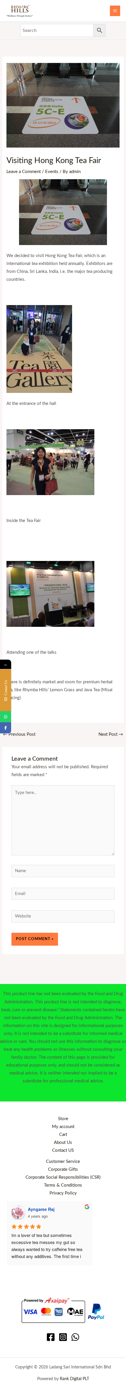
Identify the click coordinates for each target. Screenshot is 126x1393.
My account (63, 1127)
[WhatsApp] (75, 1337)
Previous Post (19, 734)
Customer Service (63, 1161)
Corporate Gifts (63, 1169)
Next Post (110, 734)
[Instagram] (63, 1337)
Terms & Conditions (63, 1185)
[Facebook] (50, 1337)
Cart (63, 1134)
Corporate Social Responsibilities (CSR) (63, 1177)
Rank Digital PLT (74, 1379)
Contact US (63, 1150)
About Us (63, 1142)
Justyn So (38, 1209)
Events (51, 172)
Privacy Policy (63, 1193)
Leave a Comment (23, 172)
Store (63, 1119)
